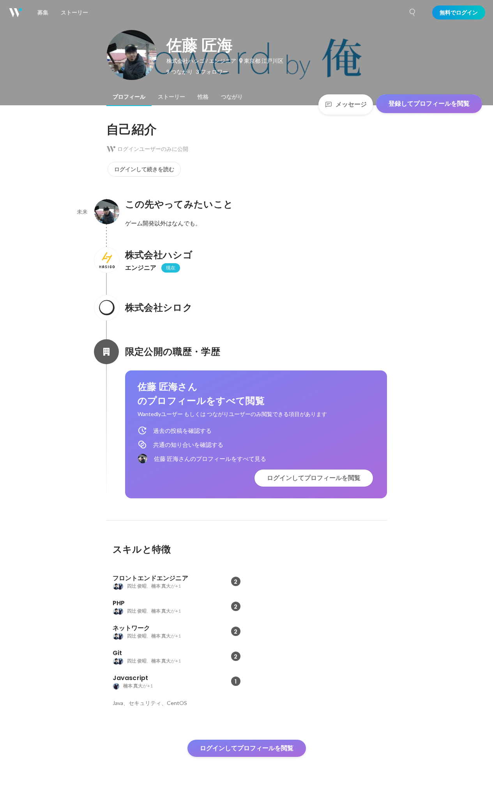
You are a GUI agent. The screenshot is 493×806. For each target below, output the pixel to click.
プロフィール (129, 97)
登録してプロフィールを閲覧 (429, 103)
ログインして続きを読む (144, 169)
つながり (232, 97)
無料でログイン (459, 12)
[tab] (129, 96)
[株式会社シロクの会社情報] (106, 308)
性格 (203, 97)
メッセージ (351, 104)
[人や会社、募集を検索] (413, 12)
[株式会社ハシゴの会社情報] (106, 260)
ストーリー (171, 97)
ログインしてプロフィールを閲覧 (313, 477)
